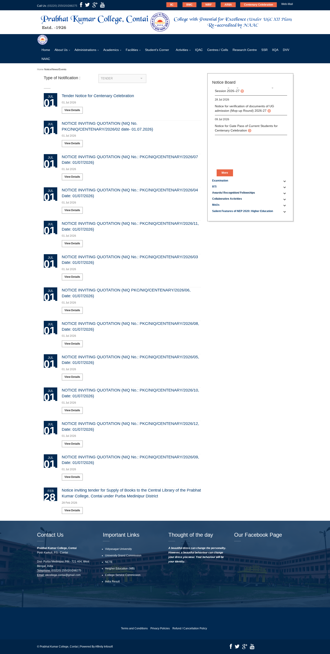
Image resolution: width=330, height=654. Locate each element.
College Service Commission (123, 575)
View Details (72, 110)
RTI (214, 186)
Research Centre (245, 50)
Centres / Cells (217, 50)
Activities (182, 50)
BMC (189, 4)
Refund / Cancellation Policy (189, 628)
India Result (112, 581)
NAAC (46, 59)
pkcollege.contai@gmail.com (63, 575)
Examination (220, 180)
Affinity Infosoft (104, 646)
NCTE (108, 562)
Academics (111, 50)
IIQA (275, 50)
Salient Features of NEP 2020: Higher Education (242, 211)
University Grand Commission (123, 555)
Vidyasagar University (118, 549)
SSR (264, 50)
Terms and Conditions (134, 628)
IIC (172, 4)
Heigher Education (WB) (120, 568)
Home (46, 50)
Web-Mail (287, 4)
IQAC (199, 50)
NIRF (208, 4)
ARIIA (228, 4)
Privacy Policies (160, 628)
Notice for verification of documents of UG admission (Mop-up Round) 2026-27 (244, 100)
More (225, 172)
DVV (286, 50)
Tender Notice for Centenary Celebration (98, 96)
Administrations (85, 50)
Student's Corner (157, 50)
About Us (61, 50)
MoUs (216, 204)
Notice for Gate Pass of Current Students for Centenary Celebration (246, 120)
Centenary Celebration (258, 4)
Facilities (132, 50)
